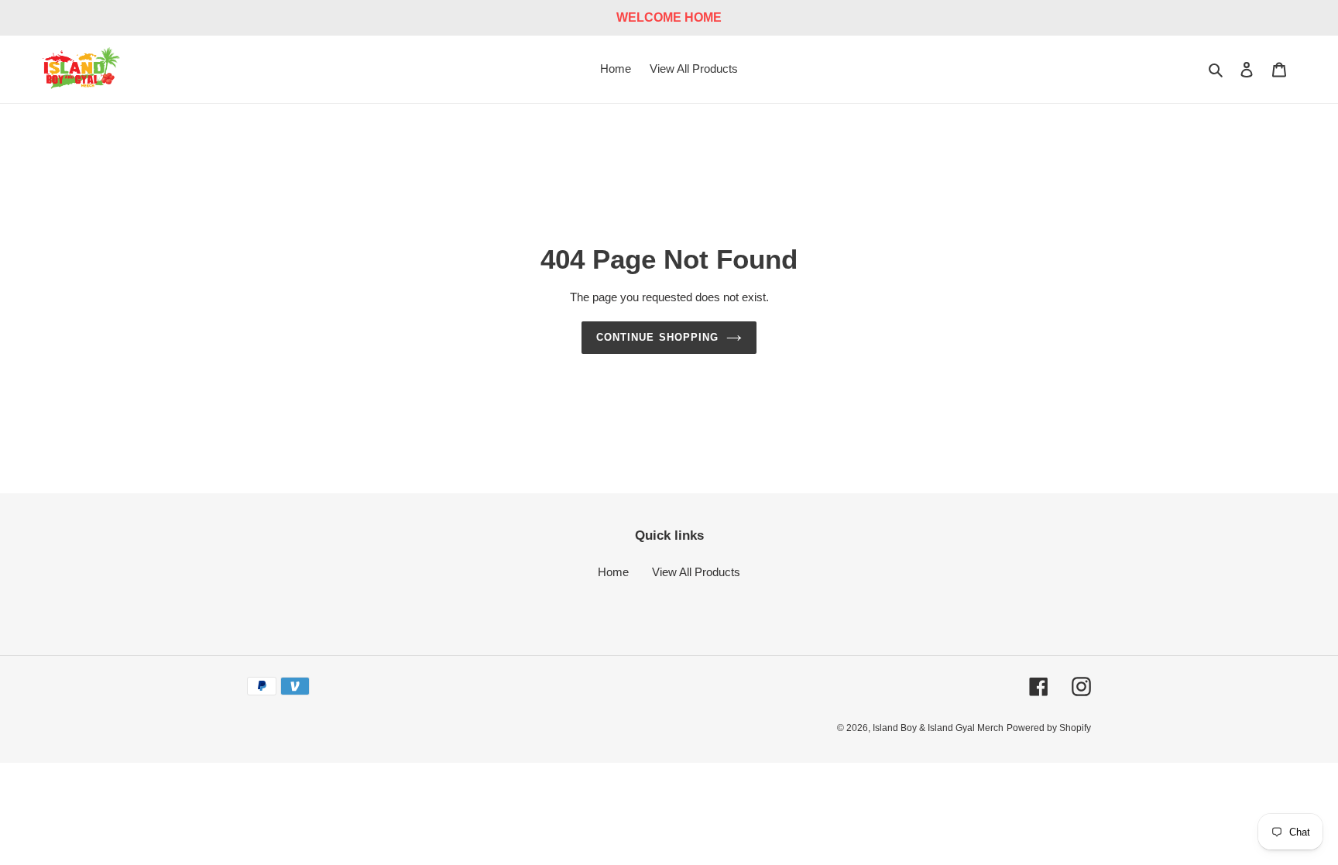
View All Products (696, 571)
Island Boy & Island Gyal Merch (938, 728)
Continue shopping (657, 337)
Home (613, 571)
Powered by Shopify (1049, 728)
